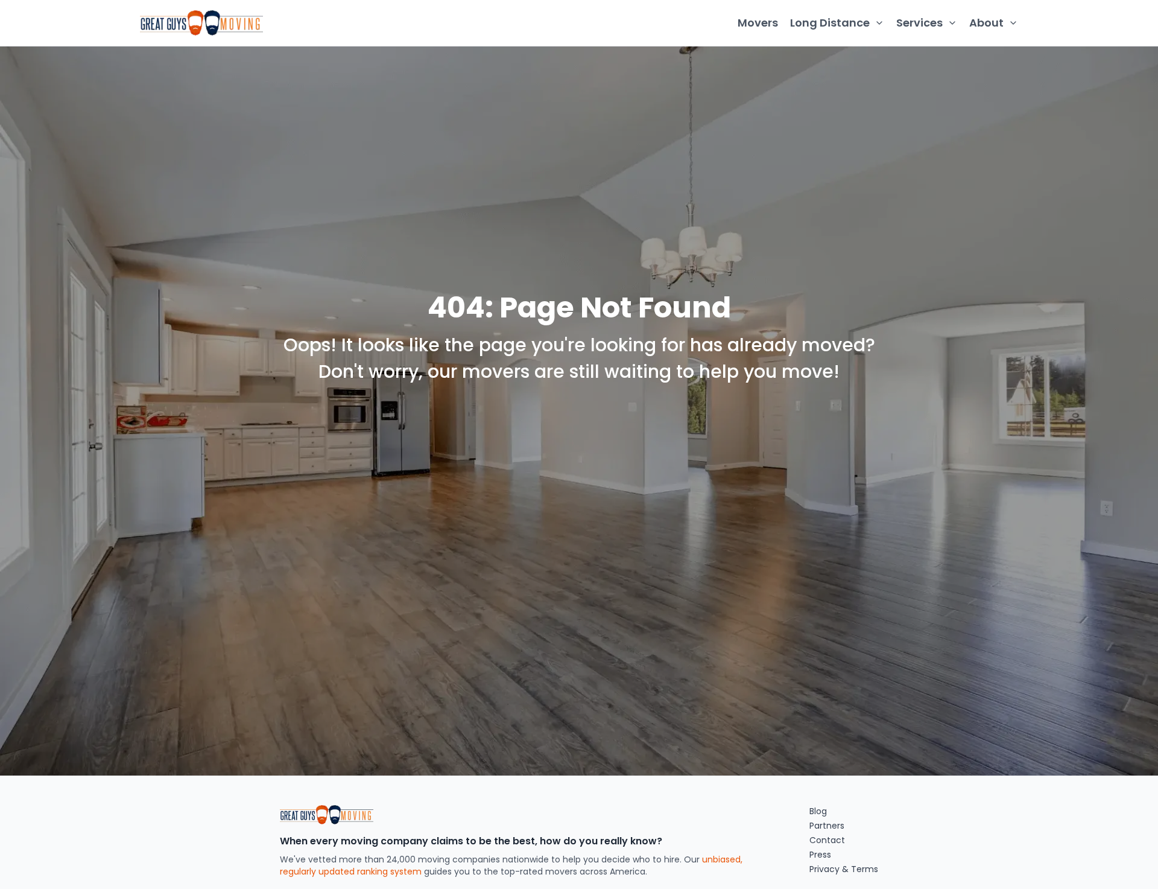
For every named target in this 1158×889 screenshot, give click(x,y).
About (986, 22)
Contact (827, 840)
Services (919, 22)
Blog (818, 811)
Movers (758, 22)
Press (820, 855)
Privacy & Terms (843, 869)
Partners (826, 826)
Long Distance (830, 22)
